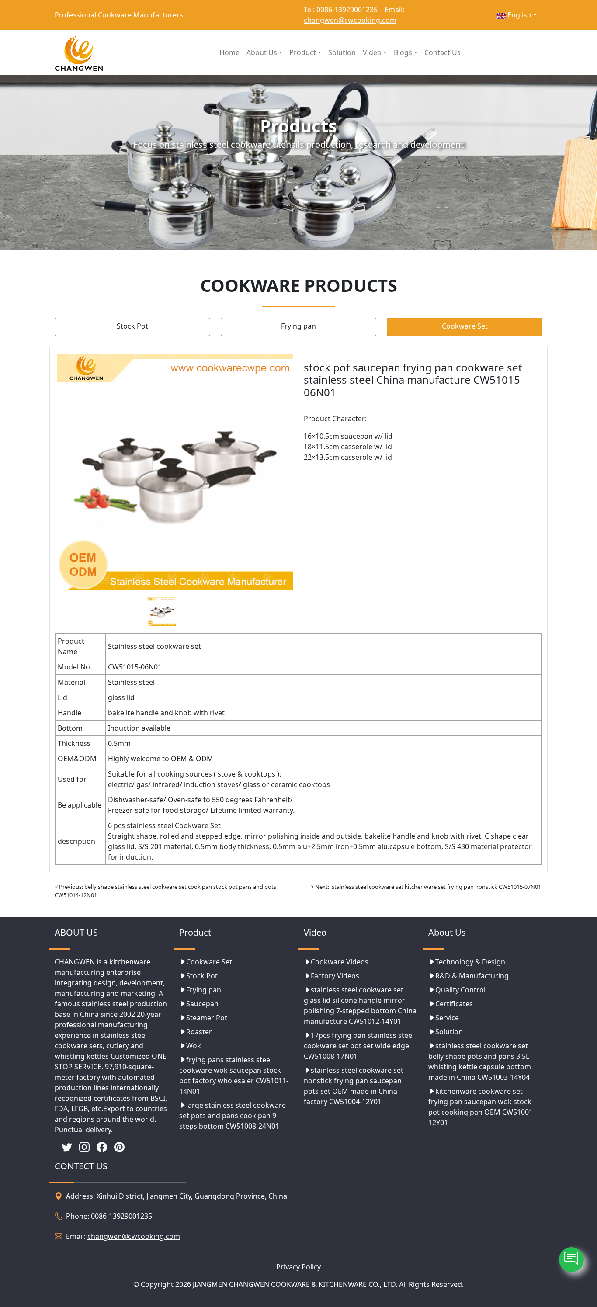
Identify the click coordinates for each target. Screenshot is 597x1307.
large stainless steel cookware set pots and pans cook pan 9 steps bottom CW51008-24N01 (232, 1115)
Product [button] (302, 52)
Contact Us (442, 52)
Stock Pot (132, 326)
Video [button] (372, 52)
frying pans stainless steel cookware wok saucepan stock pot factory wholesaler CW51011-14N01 (233, 1075)
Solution (342, 52)
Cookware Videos (339, 962)
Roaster (199, 1032)
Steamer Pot (206, 1018)
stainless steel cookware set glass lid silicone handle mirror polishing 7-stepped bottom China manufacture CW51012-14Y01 (360, 1005)
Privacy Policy (298, 1267)
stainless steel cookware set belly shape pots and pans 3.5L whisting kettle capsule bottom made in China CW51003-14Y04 (479, 1061)
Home (229, 52)
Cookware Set (465, 326)
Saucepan (202, 1004)
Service (447, 1018)
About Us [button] (261, 52)
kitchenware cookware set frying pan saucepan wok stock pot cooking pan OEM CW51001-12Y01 (481, 1106)
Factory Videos (335, 976)
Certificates (454, 1004)
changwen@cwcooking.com (350, 20)
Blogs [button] (403, 52)
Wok (193, 1045)
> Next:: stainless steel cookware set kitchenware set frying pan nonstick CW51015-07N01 (426, 887)
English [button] (518, 15)
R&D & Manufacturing (472, 976)
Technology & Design (470, 962)
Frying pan (298, 326)
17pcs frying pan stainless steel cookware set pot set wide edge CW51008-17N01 (359, 1045)
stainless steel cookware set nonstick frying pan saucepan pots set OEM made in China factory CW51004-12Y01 (353, 1085)
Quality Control (460, 990)
